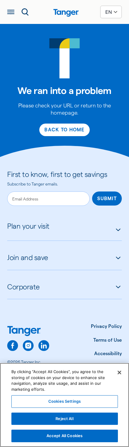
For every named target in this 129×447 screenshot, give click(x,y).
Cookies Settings (64, 401)
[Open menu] (10, 12)
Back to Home (64, 129)
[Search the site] (25, 12)
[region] (64, 405)
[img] (66, 13)
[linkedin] (44, 345)
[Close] (119, 372)
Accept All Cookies (64, 435)
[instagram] (28, 345)
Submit (107, 198)
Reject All (64, 418)
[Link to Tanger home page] (64, 12)
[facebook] (13, 345)
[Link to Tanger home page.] (28, 331)
